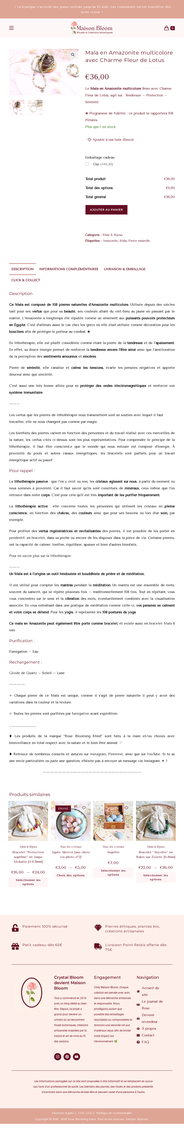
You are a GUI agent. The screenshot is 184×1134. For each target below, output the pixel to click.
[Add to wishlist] (41, 808)
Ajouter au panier (106, 209)
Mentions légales (63, 1113)
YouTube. (154, 754)
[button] (73, 54)
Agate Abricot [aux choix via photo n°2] (71, 854)
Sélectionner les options (28, 882)
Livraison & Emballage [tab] (124, 269)
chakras (62, 513)
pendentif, (17, 538)
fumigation (80, 714)
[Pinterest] (67, 1056)
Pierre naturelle (139, 240)
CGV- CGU (85, 1113)
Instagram (98, 754)
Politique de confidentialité (114, 1113)
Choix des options (71, 875)
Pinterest (115, 754)
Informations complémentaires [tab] (68, 269)
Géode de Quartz (23, 673)
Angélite (113, 852)
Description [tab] (22, 269)
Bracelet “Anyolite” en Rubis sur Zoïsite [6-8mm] (155, 854)
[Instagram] (57, 1056)
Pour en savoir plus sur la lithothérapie (40, 556)
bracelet (38, 538)
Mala (123, 240)
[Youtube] (76, 1056)
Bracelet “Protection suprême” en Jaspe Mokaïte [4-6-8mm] (28, 857)
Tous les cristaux (70, 846)
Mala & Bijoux (113, 235)
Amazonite (110, 240)
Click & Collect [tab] (25, 280)
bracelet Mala (160, 623)
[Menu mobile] (11, 28)
